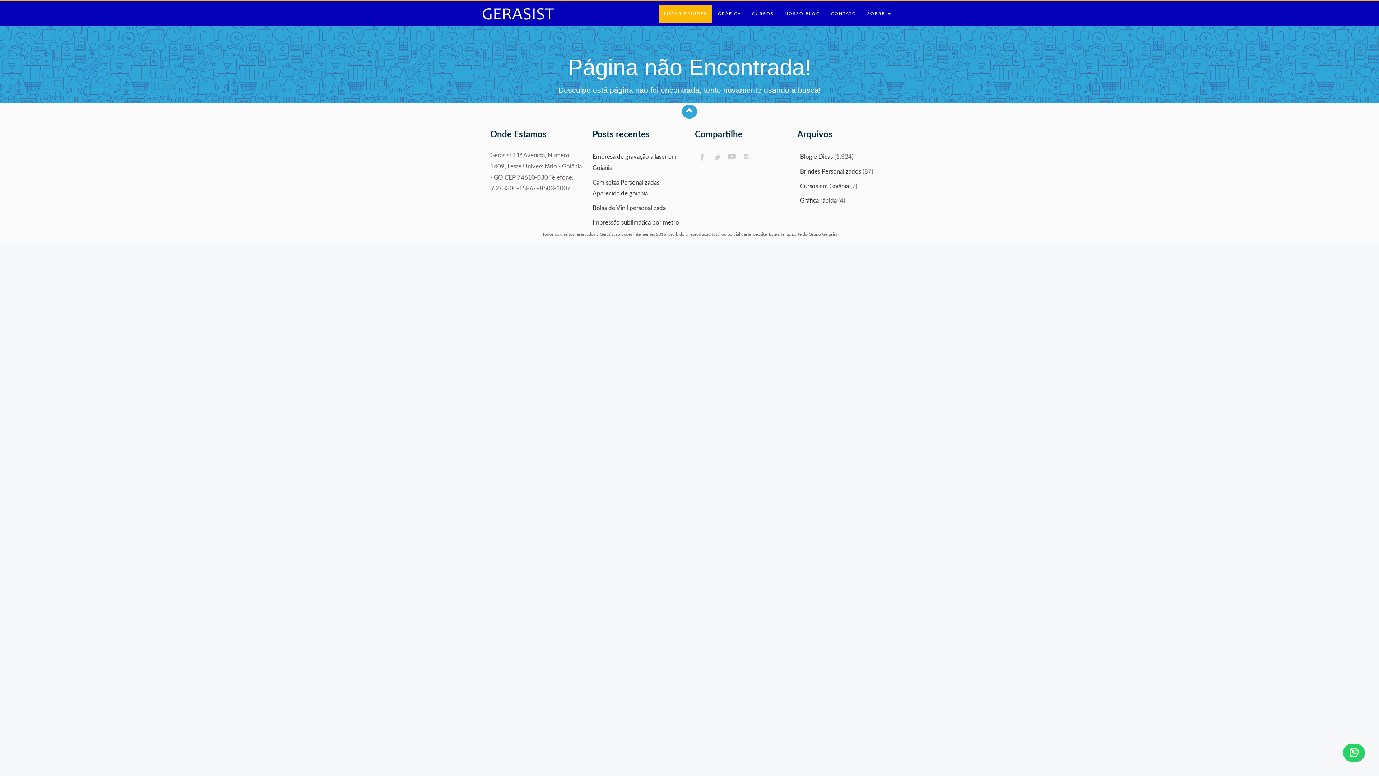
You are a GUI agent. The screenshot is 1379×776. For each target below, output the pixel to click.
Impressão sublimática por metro (636, 223)
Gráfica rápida (818, 201)
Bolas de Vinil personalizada (629, 208)
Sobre (877, 13)
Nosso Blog (802, 13)
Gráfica (729, 13)
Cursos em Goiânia (824, 186)
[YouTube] (732, 157)
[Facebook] (702, 157)
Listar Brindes (685, 13)
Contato (843, 13)
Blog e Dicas (816, 157)
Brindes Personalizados (830, 171)
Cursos (763, 13)
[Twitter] (717, 157)
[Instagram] (747, 157)
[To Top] (689, 112)
